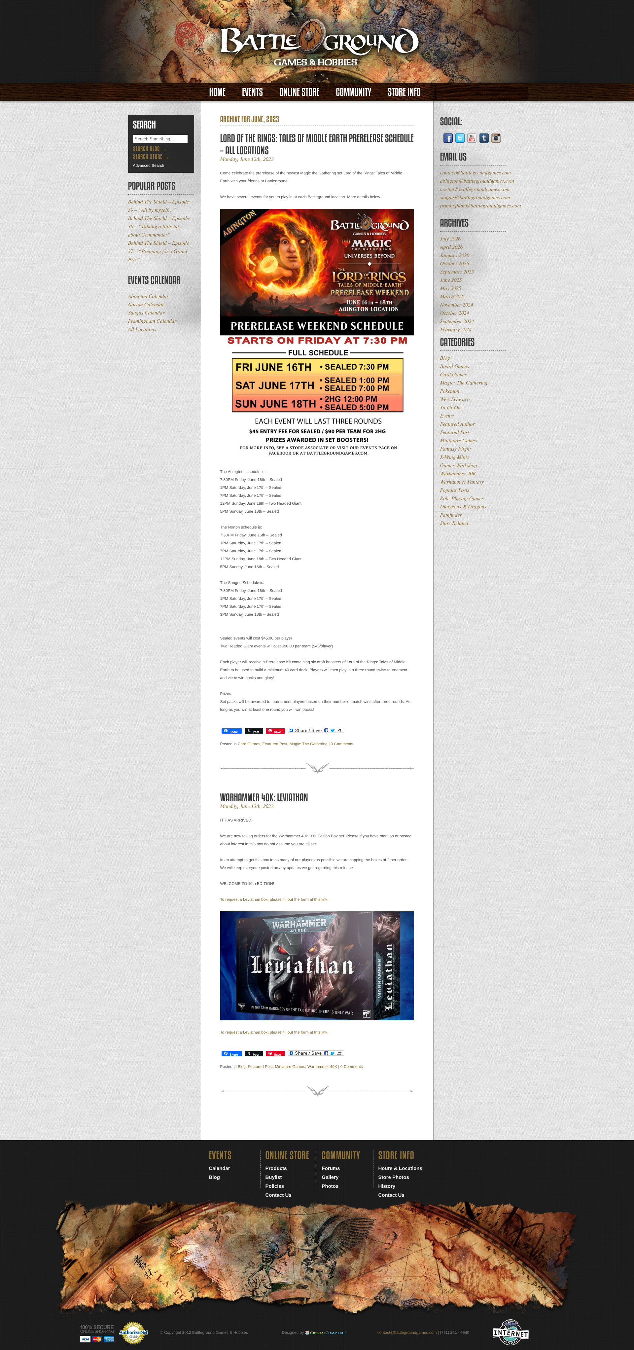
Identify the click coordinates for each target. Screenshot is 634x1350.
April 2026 (451, 246)
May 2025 (450, 288)
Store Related (454, 523)
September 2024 (457, 321)
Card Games (249, 744)
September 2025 (457, 271)
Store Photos (393, 1177)
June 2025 (451, 279)
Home (217, 92)
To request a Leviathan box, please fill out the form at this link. (274, 899)
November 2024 (457, 304)
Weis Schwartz (455, 399)
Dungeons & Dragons (463, 506)
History (387, 1186)
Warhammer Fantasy (462, 481)
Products (276, 1168)
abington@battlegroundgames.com (477, 180)
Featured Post (275, 744)
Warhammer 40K (322, 1066)
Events (252, 92)
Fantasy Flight (455, 448)
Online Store (299, 92)
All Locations (142, 329)
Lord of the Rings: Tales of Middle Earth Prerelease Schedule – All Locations (317, 144)
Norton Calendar (146, 304)
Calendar (219, 1168)
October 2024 (454, 313)
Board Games (454, 366)
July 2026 (450, 238)
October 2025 (454, 263)
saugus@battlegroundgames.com (475, 197)
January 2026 (455, 255)
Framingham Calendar (152, 320)
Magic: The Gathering (309, 744)
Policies (274, 1186)
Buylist (273, 1177)
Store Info (404, 92)
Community (353, 92)
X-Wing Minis (454, 457)
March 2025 (453, 296)
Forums (331, 1168)
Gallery (330, 1177)
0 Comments (342, 744)
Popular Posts (455, 490)
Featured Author (457, 423)
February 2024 (456, 329)
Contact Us (278, 1195)
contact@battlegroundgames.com (475, 172)
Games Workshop (458, 465)
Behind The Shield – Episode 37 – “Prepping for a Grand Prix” (158, 251)
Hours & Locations (400, 1168)
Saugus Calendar (146, 312)
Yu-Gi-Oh (450, 407)
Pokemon (449, 390)
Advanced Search (148, 165)
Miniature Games (290, 1066)
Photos (330, 1186)
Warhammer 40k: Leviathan (264, 797)
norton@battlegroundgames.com (475, 189)
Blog (242, 1066)
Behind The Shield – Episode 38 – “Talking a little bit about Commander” (158, 226)
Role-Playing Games (462, 498)
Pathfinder (451, 514)
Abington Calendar (148, 296)
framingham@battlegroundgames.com (480, 205)
